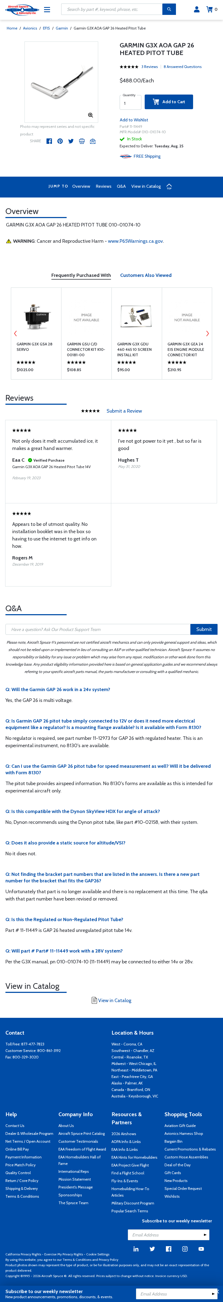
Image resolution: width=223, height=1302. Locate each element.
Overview (81, 186)
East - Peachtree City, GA (132, 1076)
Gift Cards (173, 1172)
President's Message (75, 1187)
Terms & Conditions (22, 1196)
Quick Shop (36, 371)
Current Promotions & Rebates (190, 1149)
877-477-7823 (32, 1044)
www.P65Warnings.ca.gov (135, 241)
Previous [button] (15, 333)
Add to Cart (172, 101)
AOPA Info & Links (126, 1141)
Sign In (197, 9)
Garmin (62, 28)
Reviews (104, 186)
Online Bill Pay (17, 1149)
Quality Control (18, 1172)
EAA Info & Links (125, 1149)
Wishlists (172, 1196)
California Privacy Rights (23, 1254)
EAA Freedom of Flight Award (82, 1149)
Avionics (30, 28)
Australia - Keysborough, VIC (135, 1096)
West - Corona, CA (127, 1044)
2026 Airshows (124, 1133)
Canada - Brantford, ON (131, 1089)
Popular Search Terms (130, 1211)
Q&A (121, 186)
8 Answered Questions (183, 67)
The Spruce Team (73, 1202)
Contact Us (14, 1125)
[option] (61, 82)
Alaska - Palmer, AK (127, 1083)
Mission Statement (74, 1179)
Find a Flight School (128, 1173)
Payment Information (23, 1157)
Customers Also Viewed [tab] (146, 275)
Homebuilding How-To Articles (130, 1192)
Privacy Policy (108, 1260)
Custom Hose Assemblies (186, 1157)
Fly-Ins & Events (125, 1180)
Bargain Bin (173, 1141)
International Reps (73, 1171)
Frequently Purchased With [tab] (81, 275)
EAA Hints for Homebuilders (134, 1157)
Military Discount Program (133, 1203)
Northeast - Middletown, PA (134, 1070)
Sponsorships (70, 1195)
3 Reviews (149, 67)
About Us (66, 1125)
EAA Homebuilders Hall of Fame (79, 1160)
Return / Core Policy (21, 1180)
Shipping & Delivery (21, 1188)
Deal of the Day (178, 1164)
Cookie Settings (97, 1254)
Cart (216, 9)
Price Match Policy (20, 1164)
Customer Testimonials (78, 1141)
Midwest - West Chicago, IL (134, 1063)
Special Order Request (183, 1188)
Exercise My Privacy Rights (63, 1254)
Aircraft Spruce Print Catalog (81, 1133)
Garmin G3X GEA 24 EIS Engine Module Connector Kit (186, 349)
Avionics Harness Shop (184, 1133)
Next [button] (207, 333)
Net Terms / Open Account (27, 1141)
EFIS (46, 28)
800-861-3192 (49, 1050)
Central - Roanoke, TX (130, 1057)
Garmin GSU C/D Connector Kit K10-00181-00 (86, 349)
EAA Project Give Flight (130, 1165)
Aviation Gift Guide (180, 1125)
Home (12, 28)
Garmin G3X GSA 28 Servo (34, 347)
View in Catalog (146, 186)
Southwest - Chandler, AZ (133, 1050)
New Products (176, 1180)
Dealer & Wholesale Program (29, 1133)
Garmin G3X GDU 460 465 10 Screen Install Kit (134, 349)
